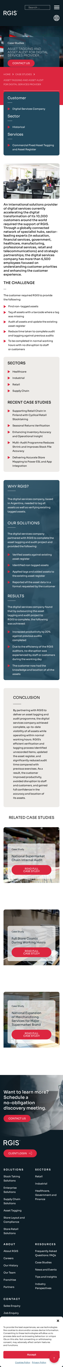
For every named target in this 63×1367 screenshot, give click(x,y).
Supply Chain (20, 390)
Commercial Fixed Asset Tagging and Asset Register (33, 147)
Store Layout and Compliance (14, 1219)
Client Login (17, 1153)
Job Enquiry (11, 1313)
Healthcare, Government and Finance (45, 1195)
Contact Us (17, 1118)
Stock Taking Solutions (12, 1178)
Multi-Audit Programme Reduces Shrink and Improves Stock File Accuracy (33, 446)
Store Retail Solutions (11, 1231)
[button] (58, 1320)
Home (7, 74)
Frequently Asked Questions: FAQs (46, 1253)
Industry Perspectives (43, 1286)
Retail (16, 384)
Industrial (18, 378)
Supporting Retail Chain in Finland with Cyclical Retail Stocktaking (29, 415)
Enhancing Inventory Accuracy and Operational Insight (31, 434)
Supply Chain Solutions (12, 1201)
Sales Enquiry (12, 1305)
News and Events (46, 1269)
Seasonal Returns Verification (31, 425)
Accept (31, 1354)
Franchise (10, 1279)
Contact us (21, 63)
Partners (9, 1287)
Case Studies (23, 74)
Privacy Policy (39, 1362)
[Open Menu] (56, 7)
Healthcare (19, 371)
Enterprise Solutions (10, 1190)
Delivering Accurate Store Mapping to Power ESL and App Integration (32, 461)
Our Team (10, 1272)
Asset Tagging (13, 1210)
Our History (11, 1265)
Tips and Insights (46, 1276)
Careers (8, 1258)
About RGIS (11, 1251)
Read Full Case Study (31, 870)
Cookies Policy (22, 1362)
